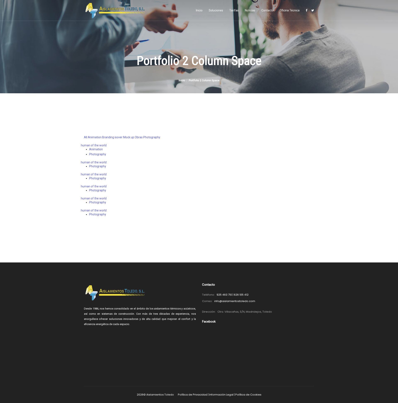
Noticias (250, 10)
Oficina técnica (290, 10)
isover (119, 137)
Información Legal (221, 395)
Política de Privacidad (192, 395)
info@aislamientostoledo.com (234, 301)
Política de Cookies (248, 395)
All (85, 137)
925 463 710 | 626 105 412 (233, 295)
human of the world (94, 145)
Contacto (267, 10)
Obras (139, 137)
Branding (108, 137)
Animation (95, 137)
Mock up (128, 137)
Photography (151, 137)
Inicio (199, 10)
